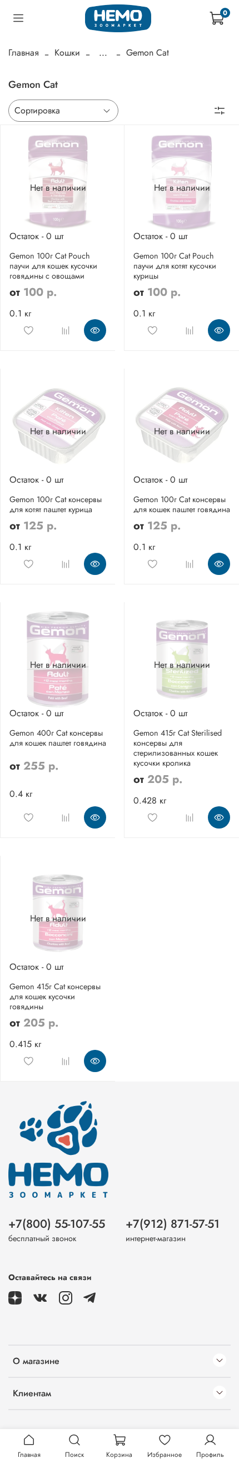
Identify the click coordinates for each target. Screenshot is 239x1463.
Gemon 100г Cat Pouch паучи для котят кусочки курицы (174, 265)
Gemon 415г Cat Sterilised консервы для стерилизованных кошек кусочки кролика (177, 747)
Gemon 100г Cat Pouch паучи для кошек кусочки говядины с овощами (53, 265)
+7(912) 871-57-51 (173, 1224)
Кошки (67, 52)
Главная (23, 52)
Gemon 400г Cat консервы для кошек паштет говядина (57, 737)
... (103, 53)
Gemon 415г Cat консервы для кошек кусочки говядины (55, 996)
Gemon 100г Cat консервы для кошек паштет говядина (181, 504)
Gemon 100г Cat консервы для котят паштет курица (55, 504)
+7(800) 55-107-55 (56, 1224)
